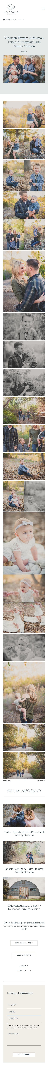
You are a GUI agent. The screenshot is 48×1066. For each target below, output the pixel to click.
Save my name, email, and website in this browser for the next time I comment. (23, 1027)
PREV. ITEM (7, 781)
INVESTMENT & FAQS (24, 943)
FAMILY (24, 52)
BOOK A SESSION (24, 955)
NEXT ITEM (41, 781)
